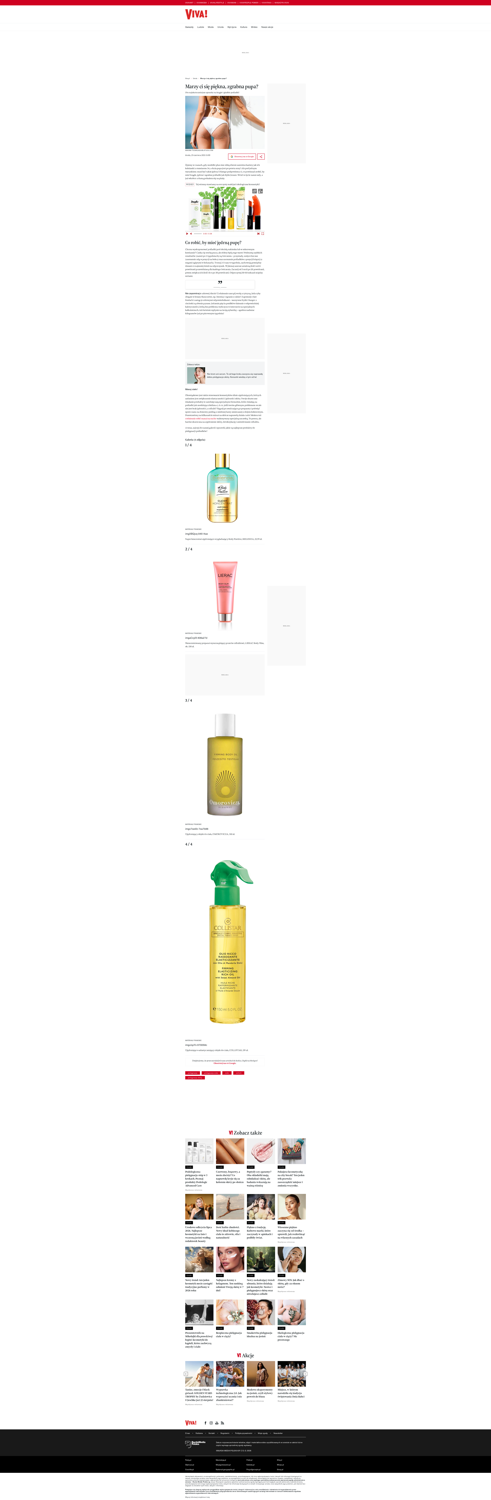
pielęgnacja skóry (195, 1078)
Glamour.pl (189, 1464)
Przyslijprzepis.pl (253, 1469)
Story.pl (280, 1469)
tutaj (208, 1497)
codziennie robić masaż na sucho (201, 418)
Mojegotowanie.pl (223, 1464)
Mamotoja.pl (221, 1460)
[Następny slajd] (305, 1374)
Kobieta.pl (250, 1464)
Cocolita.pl (189, 1469)
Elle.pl (279, 1460)
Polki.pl (249, 1460)
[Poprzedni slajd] (186, 1374)
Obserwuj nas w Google (244, 156)
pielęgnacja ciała (211, 1073)
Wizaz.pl (280, 1464)
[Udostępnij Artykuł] (261, 157)
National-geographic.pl (225, 1469)
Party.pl (188, 1460)
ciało (227, 1073)
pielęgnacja (192, 1073)
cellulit (239, 1073)
